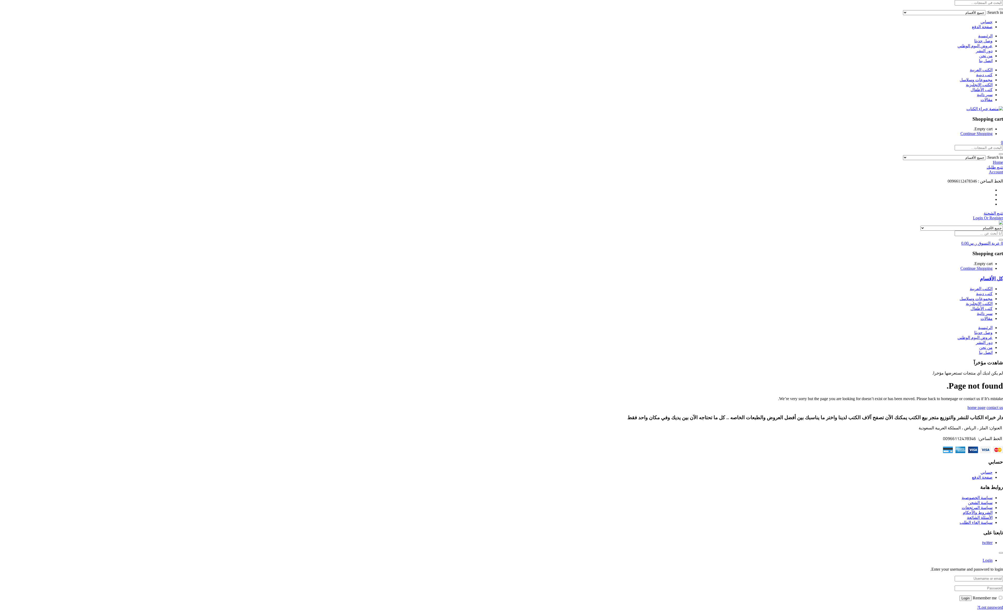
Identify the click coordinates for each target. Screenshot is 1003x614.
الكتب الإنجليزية (979, 85)
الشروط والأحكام (978, 512)
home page (976, 407)
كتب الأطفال (982, 89)
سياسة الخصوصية (977, 497)
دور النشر (984, 51)
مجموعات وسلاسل (976, 80)
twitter (987, 542)
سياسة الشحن (980, 502)
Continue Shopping (976, 133)
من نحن (986, 56)
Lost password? (990, 607)
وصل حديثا (983, 41)
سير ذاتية (985, 94)
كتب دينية (984, 75)
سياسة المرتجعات (977, 507)
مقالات (987, 99)
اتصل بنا (986, 61)
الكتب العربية (981, 70)
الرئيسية (985, 36)
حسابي (987, 22)
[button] (1002, 142)
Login (965, 598)
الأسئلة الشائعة (980, 517)
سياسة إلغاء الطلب (976, 522)
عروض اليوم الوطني (975, 46)
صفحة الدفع (982, 27)
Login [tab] (988, 560)
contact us (995, 407)
